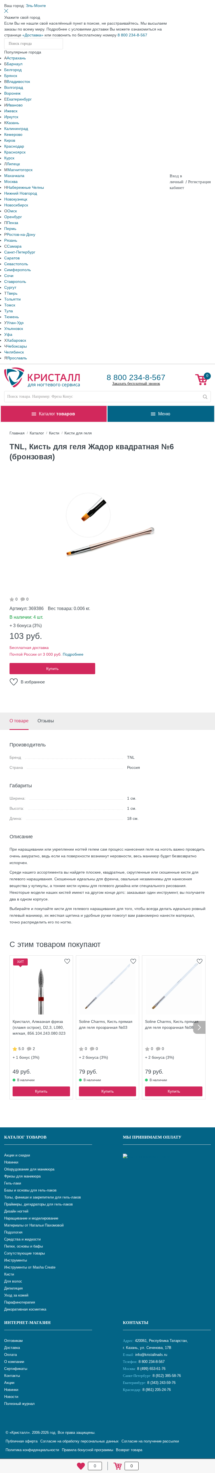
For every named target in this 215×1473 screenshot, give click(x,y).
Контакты (135, 1322)
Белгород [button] (13, 70)
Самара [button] (14, 246)
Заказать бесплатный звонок (136, 383)
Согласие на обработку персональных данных (79, 1441)
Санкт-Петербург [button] (19, 252)
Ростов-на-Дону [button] (21, 234)
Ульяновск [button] (13, 328)
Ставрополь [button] (15, 281)
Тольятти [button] (12, 299)
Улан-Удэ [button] (15, 322)
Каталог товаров (25, 1137)
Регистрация (199, 182)
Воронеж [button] (12, 93)
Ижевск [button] (10, 111)
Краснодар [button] (14, 146)
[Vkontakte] (128, 1408)
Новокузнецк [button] (15, 199)
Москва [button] (11, 181)
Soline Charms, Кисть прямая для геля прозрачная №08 (171, 1024)
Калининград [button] (16, 128)
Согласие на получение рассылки (150, 1441)
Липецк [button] (13, 164)
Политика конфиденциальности (32, 1450)
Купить (52, 668)
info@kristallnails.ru (150, 1355)
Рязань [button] (10, 240)
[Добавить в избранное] (67, 961)
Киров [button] (9, 140)
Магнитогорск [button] (20, 169)
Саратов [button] (12, 258)
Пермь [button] (10, 228)
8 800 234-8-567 (132, 35)
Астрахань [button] (16, 58)
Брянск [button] (10, 75)
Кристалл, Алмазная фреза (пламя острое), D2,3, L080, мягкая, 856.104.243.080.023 (39, 1027)
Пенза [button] (12, 222)
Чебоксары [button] (17, 346)
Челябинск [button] (14, 352)
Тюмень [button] (11, 317)
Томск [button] (9, 305)
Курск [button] (9, 158)
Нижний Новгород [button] (20, 193)
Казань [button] (12, 122)
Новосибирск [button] (16, 205)
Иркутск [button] (11, 117)
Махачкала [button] (14, 175)
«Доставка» (32, 35)
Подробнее (73, 654)
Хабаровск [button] (16, 340)
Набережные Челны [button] (25, 187)
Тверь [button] (12, 293)
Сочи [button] (8, 275)
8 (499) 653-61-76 (151, 1369)
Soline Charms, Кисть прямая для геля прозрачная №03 (105, 1024)
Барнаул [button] (14, 64)
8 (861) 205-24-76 (156, 1390)
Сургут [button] (10, 287)
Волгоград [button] (13, 87)
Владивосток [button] (18, 81)
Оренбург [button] (13, 217)
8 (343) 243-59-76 (161, 1383)
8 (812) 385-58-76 (167, 1376)
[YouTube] (142, 1408)
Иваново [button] (15, 105)
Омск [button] (12, 211)
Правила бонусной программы (87, 1450)
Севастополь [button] (16, 264)
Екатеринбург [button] (19, 99)
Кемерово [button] (13, 134)
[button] (36, 5)
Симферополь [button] (17, 269)
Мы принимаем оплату (152, 1137)
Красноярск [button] (14, 152)
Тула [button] (8, 311)
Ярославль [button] (17, 358)
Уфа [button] (8, 334)
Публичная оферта (22, 1441)
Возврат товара (129, 1450)
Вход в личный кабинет (177, 182)
